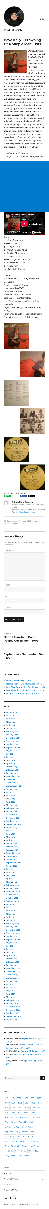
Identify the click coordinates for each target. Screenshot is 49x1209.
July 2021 (10, 907)
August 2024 (11, 789)
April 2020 (10, 955)
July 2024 (10, 792)
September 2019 (13, 978)
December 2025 (13, 738)
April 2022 (10, 879)
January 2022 (12, 888)
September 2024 (13, 786)
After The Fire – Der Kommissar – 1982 (24, 684)
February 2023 (12, 847)
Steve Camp (21, 1151)
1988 (27, 1108)
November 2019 (13, 971)
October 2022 (12, 859)
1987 (20, 1108)
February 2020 (12, 962)
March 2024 (11, 805)
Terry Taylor (10, 1156)
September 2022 (13, 863)
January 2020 (12, 965)
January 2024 (12, 811)
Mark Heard (10, 1136)
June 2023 (10, 834)
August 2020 (11, 943)
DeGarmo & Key (12, 1127)
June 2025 (10, 757)
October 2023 (12, 821)
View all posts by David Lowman (23, 512)
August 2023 (11, 827)
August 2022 (11, 866)
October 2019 (12, 975)
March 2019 (11, 997)
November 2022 (13, 856)
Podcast (7, 1184)
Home (6, 1168)
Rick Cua (9, 1151)
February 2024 (12, 808)
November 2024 (13, 779)
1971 (6, 1098)
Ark (9, 523)
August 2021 (11, 904)
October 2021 (12, 898)
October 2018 (12, 1013)
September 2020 (13, 939)
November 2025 (13, 741)
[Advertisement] (24, 186)
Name (7, 585)
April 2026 (10, 725)
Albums (36, 521)
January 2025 (12, 773)
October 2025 (12, 744)
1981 (20, 1103)
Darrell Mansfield (26, 1122)
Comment (9, 550)
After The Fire (11, 1117)
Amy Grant (24, 1117)
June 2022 (10, 872)
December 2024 (13, 776)
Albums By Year (11, 1179)
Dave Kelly (15, 523)
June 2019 (10, 987)
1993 (20, 1112)
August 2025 (11, 751)
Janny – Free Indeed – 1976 (18, 680)
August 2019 (11, 981)
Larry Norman (22, 1132)
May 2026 (10, 722)
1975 (19, 1098)
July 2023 (10, 831)
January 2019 (12, 1003)
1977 (32, 1098)
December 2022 (13, 853)
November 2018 (13, 1010)
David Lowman (12, 521)
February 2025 (12, 770)
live (32, 1132)
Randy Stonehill (12, 1146)
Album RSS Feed (11, 1190)
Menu (41, 19)
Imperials (9, 1132)
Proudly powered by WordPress (26, 1205)
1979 (7, 1103)
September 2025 (13, 747)
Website (8, 607)
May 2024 (10, 799)
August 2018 (11, 1019)
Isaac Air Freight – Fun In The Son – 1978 (25, 690)
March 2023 (11, 843)
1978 (39, 1098)
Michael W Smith (26, 1136)
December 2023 (13, 815)
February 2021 (12, 923)
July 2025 (10, 754)
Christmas (36, 1117)
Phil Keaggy (32, 1141)
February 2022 (12, 885)
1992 (13, 1112)
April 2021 (10, 917)
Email (7, 596)
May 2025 (10, 760)
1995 (33, 1112)
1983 (33, 1103)
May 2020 (10, 952)
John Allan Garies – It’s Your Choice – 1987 (25, 687)
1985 (7, 1108)
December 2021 (13, 891)
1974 (13, 1098)
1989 (33, 1108)
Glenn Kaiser (27, 1127)
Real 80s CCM (13, 30)
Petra (22, 1141)
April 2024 (10, 802)
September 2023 (13, 824)
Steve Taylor (34, 1151)
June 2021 (10, 911)
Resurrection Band (30, 1146)
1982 (26, 1103)
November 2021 (13, 895)
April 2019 (10, 994)
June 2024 (10, 795)
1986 (13, 1108)
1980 (5, 523)
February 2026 (12, 731)
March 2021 (11, 920)
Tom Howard (23, 1156)
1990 (40, 1108)
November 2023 (13, 818)
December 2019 (13, 968)
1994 (26, 1112)
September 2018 (13, 1016)
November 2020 (13, 933)
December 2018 (13, 1007)
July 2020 (10, 946)
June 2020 (10, 949)
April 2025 (10, 763)
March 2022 (11, 882)
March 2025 (11, 767)
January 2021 (12, 927)
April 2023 (10, 840)
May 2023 (10, 837)
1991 (6, 1112)
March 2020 (11, 959)
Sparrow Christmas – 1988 (33, 1051)
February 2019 (12, 1000)
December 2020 (13, 930)
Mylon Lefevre (11, 1141)
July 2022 (10, 869)
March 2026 (11, 728)
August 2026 (12, 712)
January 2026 (12, 735)
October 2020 (12, 936)
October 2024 (12, 783)
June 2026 (10, 719)
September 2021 (13, 901)
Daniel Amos (10, 1122)
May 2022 (10, 875)
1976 (26, 1098)
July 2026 (10, 715)
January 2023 (12, 850)
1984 (40, 1103)
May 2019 (10, 991)
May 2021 (10, 914)
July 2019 (10, 984)
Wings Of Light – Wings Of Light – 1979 (24, 693)
